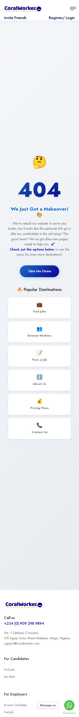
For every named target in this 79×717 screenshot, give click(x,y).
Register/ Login (62, 17)
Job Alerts (9, 677)
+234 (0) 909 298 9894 (24, 623)
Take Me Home (39, 271)
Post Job (8, 712)
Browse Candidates (15, 705)
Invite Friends (15, 17)
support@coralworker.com (22, 643)
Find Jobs (9, 669)
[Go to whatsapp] (69, 705)
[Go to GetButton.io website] (69, 713)
